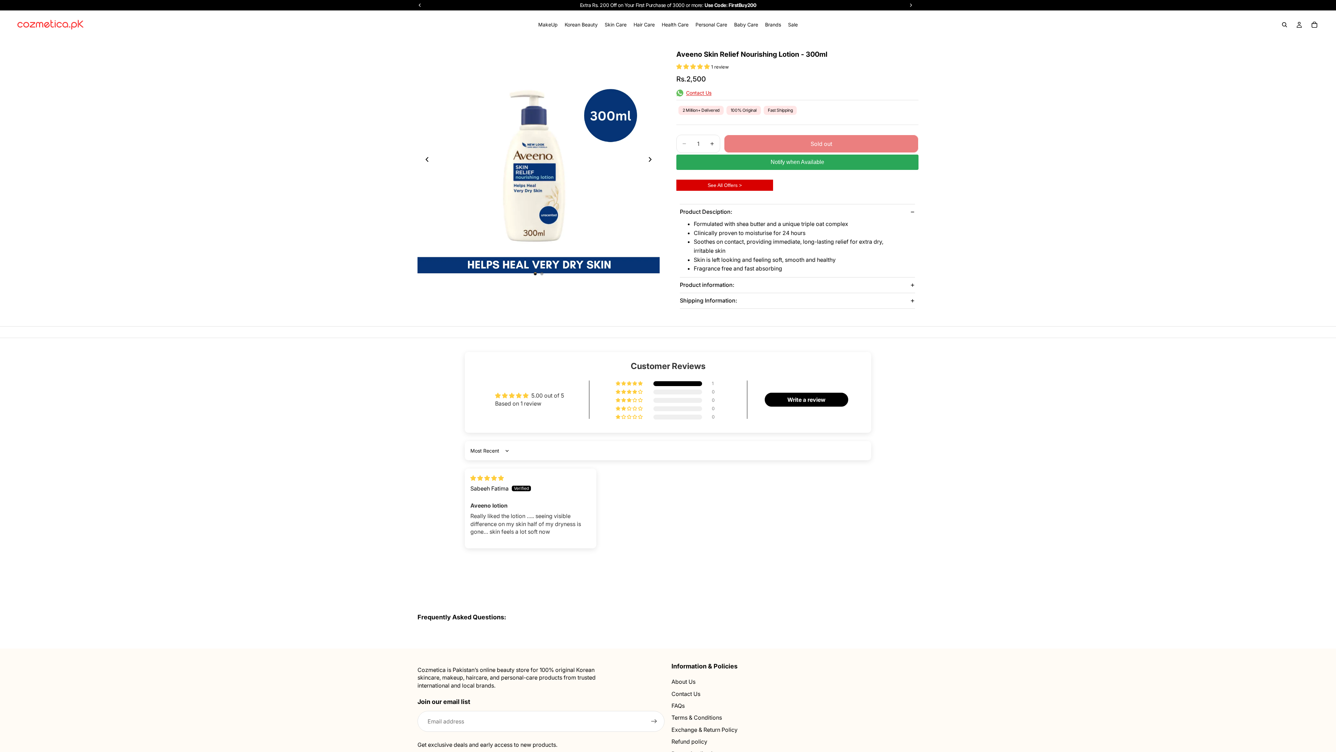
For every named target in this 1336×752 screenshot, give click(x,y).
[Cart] (1314, 24)
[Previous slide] (425, 160)
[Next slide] (652, 160)
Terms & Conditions (696, 717)
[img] (487, 478)
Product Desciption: (706, 211)
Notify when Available (797, 162)
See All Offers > (725, 185)
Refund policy (689, 741)
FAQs (678, 705)
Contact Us (685, 693)
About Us (683, 681)
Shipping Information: (708, 300)
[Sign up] (654, 721)
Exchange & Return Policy (704, 729)
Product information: (707, 284)
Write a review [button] (806, 399)
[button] (693, 66)
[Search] (1284, 24)
